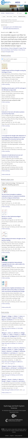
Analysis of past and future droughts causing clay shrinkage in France (14, 71)
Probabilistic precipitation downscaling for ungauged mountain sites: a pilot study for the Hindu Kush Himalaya (13, 264)
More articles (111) (7, 392)
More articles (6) (6, 174)
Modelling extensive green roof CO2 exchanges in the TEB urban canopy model (14, 89)
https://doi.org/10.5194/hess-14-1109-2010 (12, 343)
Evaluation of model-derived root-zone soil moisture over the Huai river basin (12, 155)
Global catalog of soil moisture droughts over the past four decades (14, 239)
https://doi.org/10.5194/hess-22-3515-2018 (12, 375)
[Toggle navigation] (25, 2)
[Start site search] (26, 13)
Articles (2, 13)
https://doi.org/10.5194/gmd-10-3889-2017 (12, 361)
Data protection (18, 435)
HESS (17, 2)
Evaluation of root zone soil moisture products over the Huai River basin (13, 112)
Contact (7, 435)
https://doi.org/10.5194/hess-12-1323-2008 (12, 328)
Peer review (9, 16)
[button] (17, 13)
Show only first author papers (10, 59)
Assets (3, 16)
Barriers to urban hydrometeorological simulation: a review (11, 217)
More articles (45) (7, 307)
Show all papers (7, 60)
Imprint (12, 435)
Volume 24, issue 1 (10, 13)
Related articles (22, 16)
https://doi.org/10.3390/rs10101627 (10, 390)
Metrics (15, 16)
